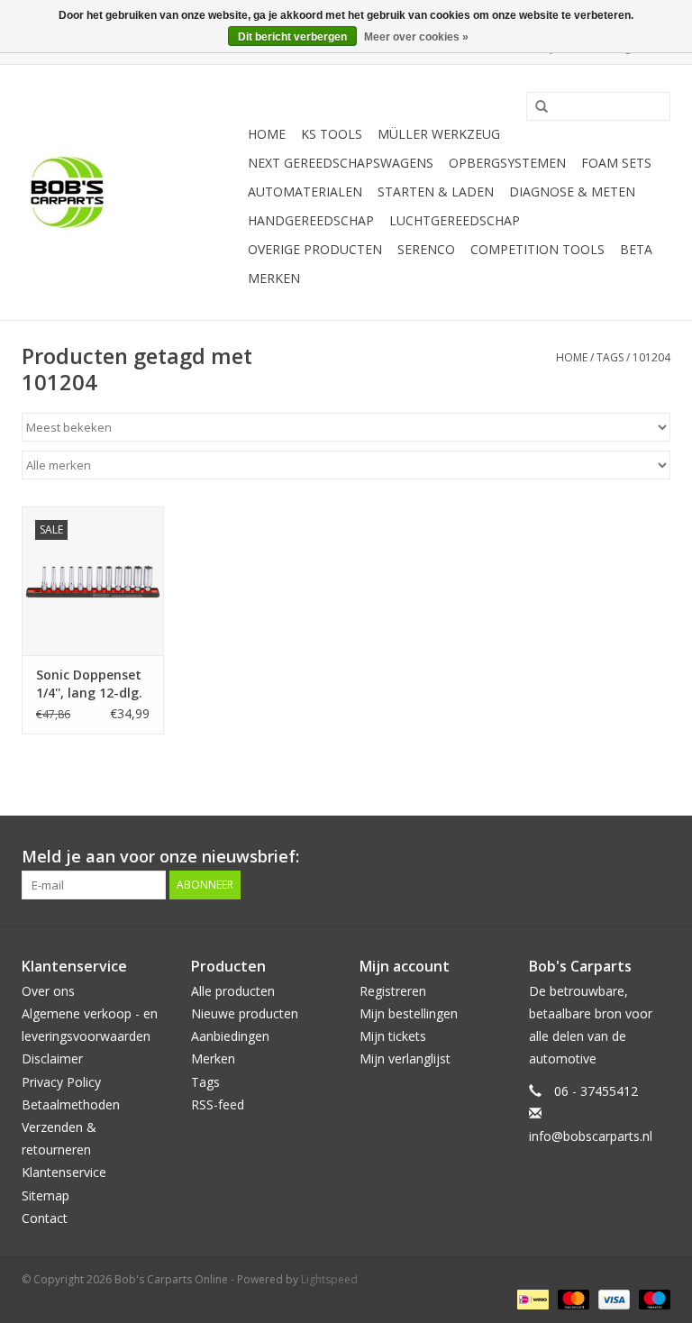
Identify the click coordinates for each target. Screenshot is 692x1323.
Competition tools (537, 249)
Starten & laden (436, 191)
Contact (45, 1218)
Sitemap (45, 1195)
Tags (610, 357)
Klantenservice (64, 1172)
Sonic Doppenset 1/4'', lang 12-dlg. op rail (89, 684)
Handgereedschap (311, 220)
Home (267, 133)
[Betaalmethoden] (531, 1298)
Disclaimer (52, 1058)
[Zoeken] (535, 107)
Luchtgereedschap (454, 220)
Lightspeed (329, 1279)
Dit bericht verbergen (292, 37)
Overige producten (315, 249)
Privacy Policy (61, 1081)
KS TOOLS (331, 133)
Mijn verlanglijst (405, 1058)
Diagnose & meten (572, 191)
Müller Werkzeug (439, 133)
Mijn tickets (393, 1036)
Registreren (393, 990)
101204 (651, 357)
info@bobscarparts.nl (590, 1136)
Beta (636, 249)
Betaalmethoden (71, 1104)
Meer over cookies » (416, 37)
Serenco (426, 249)
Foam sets (616, 162)
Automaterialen (305, 191)
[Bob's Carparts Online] (132, 192)
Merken (274, 278)
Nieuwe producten (244, 1013)
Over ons (48, 990)
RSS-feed (217, 1104)
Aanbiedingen (230, 1036)
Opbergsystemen (507, 162)
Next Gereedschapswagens (340, 162)
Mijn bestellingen (409, 1013)
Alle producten (233, 990)
